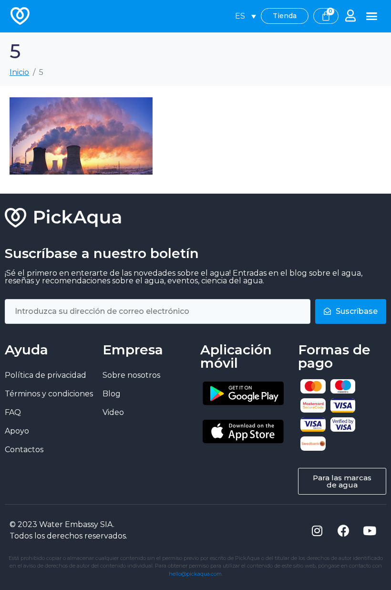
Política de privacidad (45, 375)
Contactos (24, 449)
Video (113, 412)
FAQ (13, 412)
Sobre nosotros (131, 375)
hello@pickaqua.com (195, 573)
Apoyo (17, 430)
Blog (112, 393)
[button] (372, 16)
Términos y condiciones (49, 393)
